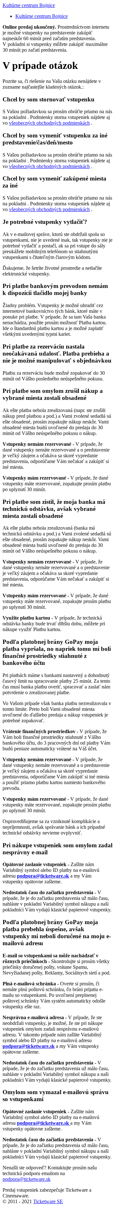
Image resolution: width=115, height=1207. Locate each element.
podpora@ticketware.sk (26, 1179)
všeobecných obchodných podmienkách (49, 123)
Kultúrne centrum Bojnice (29, 5)
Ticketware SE (48, 1201)
